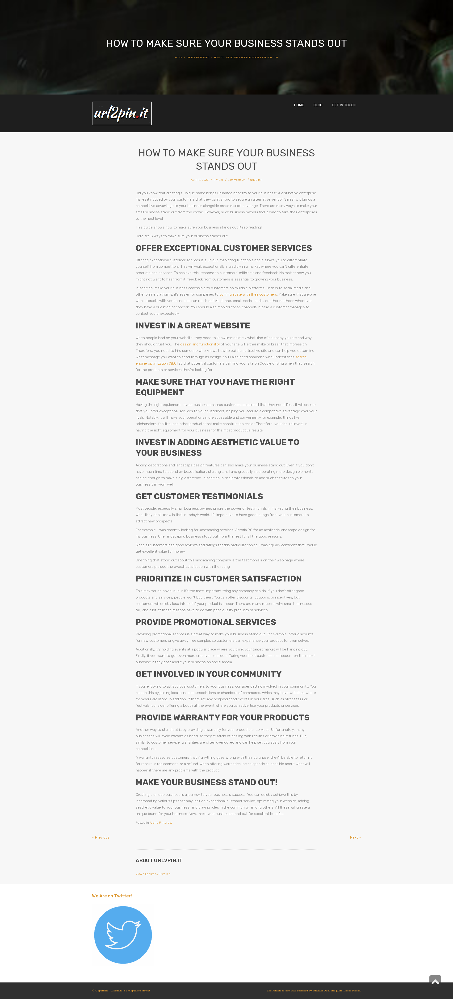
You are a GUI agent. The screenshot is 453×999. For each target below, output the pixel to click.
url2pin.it (256, 179)
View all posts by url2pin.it (153, 874)
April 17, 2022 (200, 179)
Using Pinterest (161, 822)
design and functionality (200, 344)
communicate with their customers (248, 294)
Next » (355, 837)
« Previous (100, 837)
